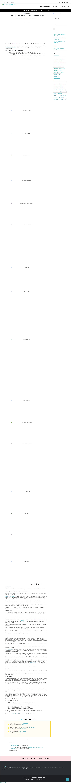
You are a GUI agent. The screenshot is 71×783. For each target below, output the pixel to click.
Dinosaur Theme (62, 68)
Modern (55, 85)
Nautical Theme (56, 87)
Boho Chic (60, 60)
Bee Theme (56, 60)
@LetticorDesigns (14, 745)
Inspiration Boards (57, 80)
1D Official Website (15, 713)
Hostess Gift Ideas (57, 78)
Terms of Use (40, 777)
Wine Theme (61, 97)
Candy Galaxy (15, 730)
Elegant (61, 70)
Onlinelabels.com (23, 728)
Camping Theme (56, 62)
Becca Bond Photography (11, 47)
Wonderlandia (56, 99)
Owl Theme (62, 87)
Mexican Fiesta (56, 83)
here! (26, 646)
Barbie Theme (62, 58)
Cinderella (55, 64)
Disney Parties (56, 70)
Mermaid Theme (63, 82)
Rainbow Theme (63, 91)
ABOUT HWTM (25, 758)
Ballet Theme (56, 58)
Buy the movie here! (23, 608)
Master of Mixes (56, 82)
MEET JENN (33, 758)
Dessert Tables (61, 66)
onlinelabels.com (10, 690)
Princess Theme (62, 89)
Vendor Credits (27, 18)
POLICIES (40, 758)
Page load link (3, 782)
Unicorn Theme (63, 95)
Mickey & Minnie (62, 83)
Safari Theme (59, 93)
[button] (68, 6)
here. (22, 698)
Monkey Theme (60, 85)
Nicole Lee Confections (17, 617)
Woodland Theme (63, 99)
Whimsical (55, 97)
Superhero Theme (57, 95)
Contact (44, 777)
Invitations (63, 80)
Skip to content (3, 1)
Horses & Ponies (56, 76)
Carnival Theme (63, 62)
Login (59, 2)
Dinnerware (56, 68)
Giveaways (55, 74)
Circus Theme (60, 64)
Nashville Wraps (8, 649)
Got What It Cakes (37, 619)
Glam (59, 74)
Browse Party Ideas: (57, 18)
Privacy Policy (34, 777)
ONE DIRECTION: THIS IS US (10, 596)
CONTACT (47, 758)
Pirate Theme (56, 89)
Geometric (62, 72)
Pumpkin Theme (56, 91)
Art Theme (63, 57)
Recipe (22, 620)
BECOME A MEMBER (65, 2)
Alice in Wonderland (57, 57)
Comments (34, 18)
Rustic (55, 93)
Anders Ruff (15, 43)
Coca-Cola (55, 66)
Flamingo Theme (56, 72)
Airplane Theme (56, 55)
